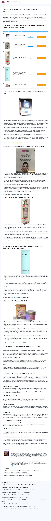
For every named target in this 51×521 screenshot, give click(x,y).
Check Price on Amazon (41, 36)
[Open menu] (49, 2)
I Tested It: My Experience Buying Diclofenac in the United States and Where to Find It (18, 475)
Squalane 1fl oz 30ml (18, 248)
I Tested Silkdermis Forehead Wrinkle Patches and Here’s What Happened (15, 494)
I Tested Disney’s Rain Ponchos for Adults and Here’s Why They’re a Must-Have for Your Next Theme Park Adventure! (23, 470)
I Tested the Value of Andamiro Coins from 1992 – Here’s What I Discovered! (15, 487)
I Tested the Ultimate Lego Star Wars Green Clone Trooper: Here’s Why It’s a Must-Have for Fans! (19, 508)
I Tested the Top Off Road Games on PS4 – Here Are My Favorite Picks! (14, 497)
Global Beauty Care (9, 91)
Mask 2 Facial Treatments (37, 146)
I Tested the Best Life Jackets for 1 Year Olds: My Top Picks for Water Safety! (17, 473)
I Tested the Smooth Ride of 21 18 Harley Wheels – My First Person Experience (15, 492)
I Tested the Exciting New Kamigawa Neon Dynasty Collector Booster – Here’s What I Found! (18, 506)
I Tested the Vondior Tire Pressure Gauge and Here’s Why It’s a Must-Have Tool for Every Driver (19, 484)
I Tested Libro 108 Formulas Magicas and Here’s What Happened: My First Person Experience (18, 489)
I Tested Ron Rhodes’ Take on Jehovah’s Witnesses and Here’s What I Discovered (16, 503)
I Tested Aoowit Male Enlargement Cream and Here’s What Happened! (16, 472)
